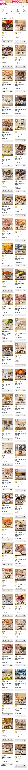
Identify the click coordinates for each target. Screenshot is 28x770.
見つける (10, 10)
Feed (3, 10)
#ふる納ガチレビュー (7, 36)
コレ (5, 41)
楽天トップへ (24, 4)
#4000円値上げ (8, 283)
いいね (11, 41)
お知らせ (17, 10)
